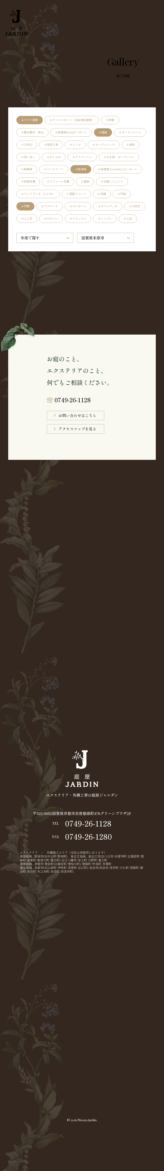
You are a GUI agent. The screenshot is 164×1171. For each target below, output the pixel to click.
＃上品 (128, 218)
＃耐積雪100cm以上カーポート (117, 169)
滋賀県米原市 (92, 237)
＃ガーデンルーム (130, 132)
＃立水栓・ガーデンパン (119, 157)
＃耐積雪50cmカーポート (71, 132)
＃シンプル (105, 218)
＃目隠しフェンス (112, 181)
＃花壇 (102, 194)
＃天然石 (26, 145)
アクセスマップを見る (77, 428)
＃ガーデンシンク (103, 145)
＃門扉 (122, 194)
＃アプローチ (49, 206)
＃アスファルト (82, 157)
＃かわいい (51, 218)
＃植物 (85, 181)
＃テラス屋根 (29, 120)
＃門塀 (25, 206)
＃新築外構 (28, 181)
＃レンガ (75, 145)
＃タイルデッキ (108, 206)
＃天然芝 (134, 206)
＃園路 (103, 132)
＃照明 (130, 145)
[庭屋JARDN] (16, 23)
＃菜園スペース (76, 194)
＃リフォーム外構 (58, 181)
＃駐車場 (80, 169)
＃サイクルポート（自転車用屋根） (72, 120)
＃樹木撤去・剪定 (32, 132)
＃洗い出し (28, 157)
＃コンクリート (54, 169)
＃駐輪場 (26, 169)
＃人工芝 (26, 218)
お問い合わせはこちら (77, 415)
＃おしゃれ (54, 157)
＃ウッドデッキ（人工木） (38, 194)
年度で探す (30, 237)
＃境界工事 (51, 145)
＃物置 (110, 120)
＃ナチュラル (78, 218)
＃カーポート (78, 206)
